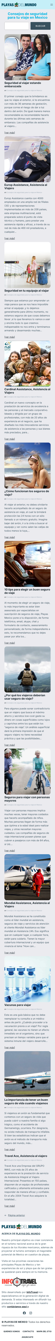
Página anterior (14, 1215)
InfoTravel (32, 1292)
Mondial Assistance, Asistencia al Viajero (27, 904)
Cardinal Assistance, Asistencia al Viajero (27, 391)
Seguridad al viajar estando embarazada (22, 84)
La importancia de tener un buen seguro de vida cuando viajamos (26, 1101)
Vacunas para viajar (17, 1005)
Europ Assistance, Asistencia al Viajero (25, 186)
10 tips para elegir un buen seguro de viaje (27, 591)
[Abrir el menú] (51, 4)
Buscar (40, 26)
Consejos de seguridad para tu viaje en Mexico (24, 90)
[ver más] (9, 132)
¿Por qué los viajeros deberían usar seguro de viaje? (24, 697)
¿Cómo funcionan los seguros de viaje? (26, 493)
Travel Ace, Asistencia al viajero (25, 1156)
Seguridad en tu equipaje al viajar (26, 290)
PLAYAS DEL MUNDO (28, 1233)
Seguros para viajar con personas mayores (27, 799)
